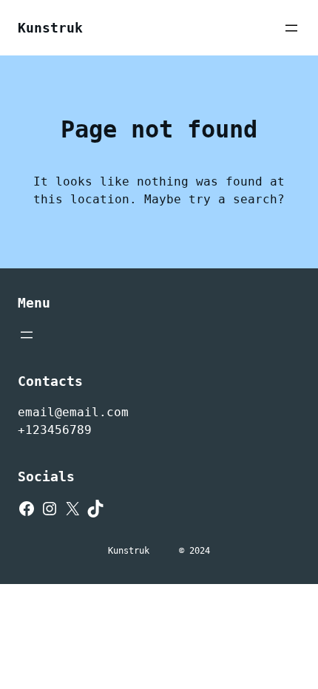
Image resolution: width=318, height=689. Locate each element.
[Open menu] (291, 28)
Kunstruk (50, 27)
